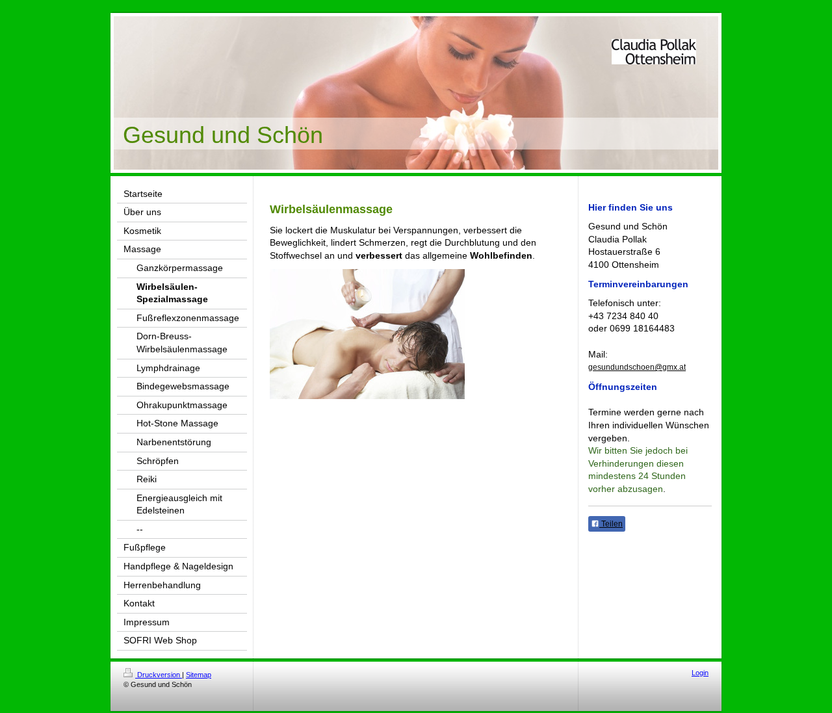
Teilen (611, 523)
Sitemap (198, 675)
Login (700, 673)
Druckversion (158, 675)
